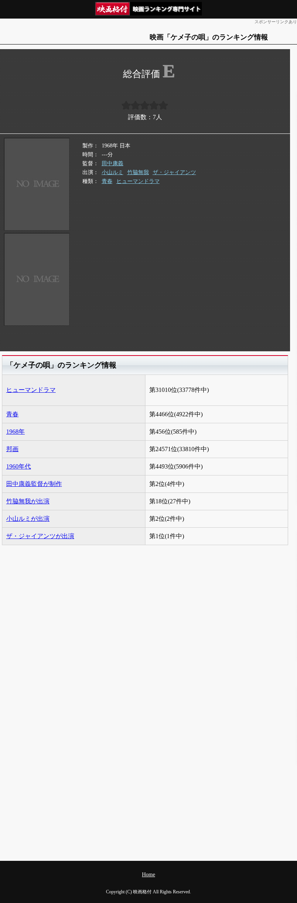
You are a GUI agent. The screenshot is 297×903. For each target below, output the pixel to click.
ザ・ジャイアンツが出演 (40, 536)
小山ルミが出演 (28, 518)
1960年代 (18, 466)
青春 (107, 181)
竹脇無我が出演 (28, 501)
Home (148, 874)
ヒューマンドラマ (138, 181)
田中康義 (112, 163)
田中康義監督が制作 (34, 484)
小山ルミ (112, 172)
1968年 (15, 431)
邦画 (12, 449)
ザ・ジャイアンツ (174, 172)
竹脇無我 (138, 172)
